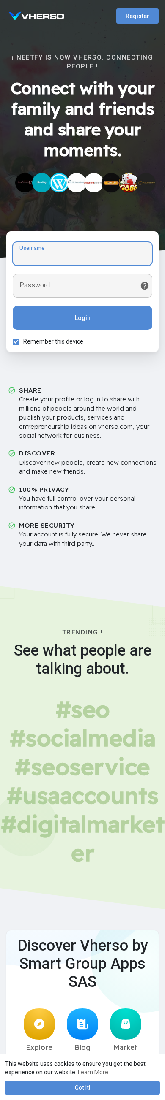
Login (83, 317)
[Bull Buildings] (146, 182)
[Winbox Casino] (59, 182)
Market (126, 1047)
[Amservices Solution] (76, 182)
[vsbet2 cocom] (111, 182)
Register (137, 16)
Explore (39, 1047)
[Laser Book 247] (25, 182)
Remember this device (53, 341)
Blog (83, 1047)
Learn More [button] (93, 1072)
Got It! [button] (82, 1087)
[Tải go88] (128, 182)
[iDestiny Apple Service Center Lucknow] (42, 182)
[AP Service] (94, 182)
